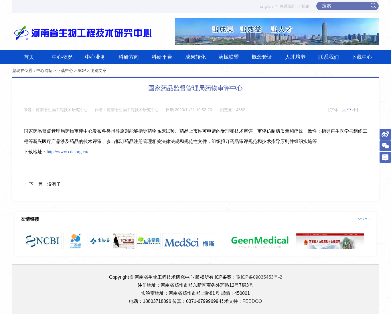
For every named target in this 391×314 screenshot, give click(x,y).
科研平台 (162, 57)
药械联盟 (228, 57)
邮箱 (305, 6)
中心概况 (62, 57)
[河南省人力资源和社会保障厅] (330, 241)
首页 (29, 57)
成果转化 (195, 57)
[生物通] (148, 241)
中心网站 (44, 70)
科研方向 (129, 57)
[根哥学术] (257, 241)
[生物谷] (100, 241)
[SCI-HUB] (123, 241)
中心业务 (95, 57)
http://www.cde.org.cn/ (67, 151)
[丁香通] (75, 241)
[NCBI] (41, 241)
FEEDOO (252, 301)
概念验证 (262, 57)
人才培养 (295, 57)
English (266, 6)
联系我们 (288, 6)
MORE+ (364, 219)
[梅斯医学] (190, 241)
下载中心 (361, 57)
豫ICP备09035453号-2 (259, 277)
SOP (82, 70)
